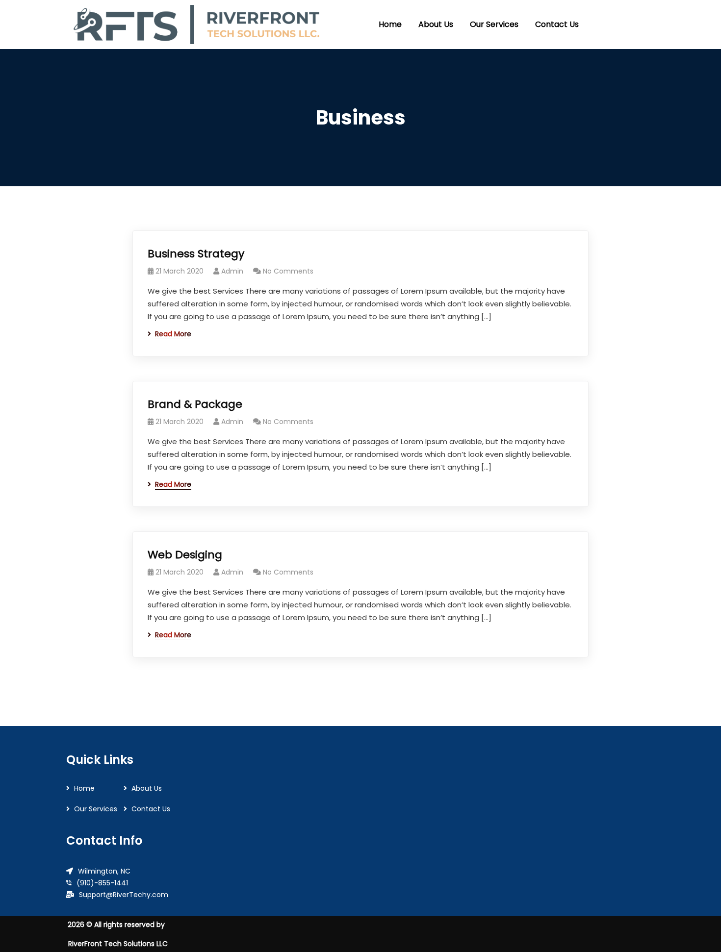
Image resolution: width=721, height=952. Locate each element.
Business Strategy (196, 253)
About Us (146, 788)
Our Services (95, 809)
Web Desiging (185, 554)
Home (84, 788)
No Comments (288, 271)
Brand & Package (195, 404)
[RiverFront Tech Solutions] (196, 24)
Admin (232, 271)
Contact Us (150, 809)
